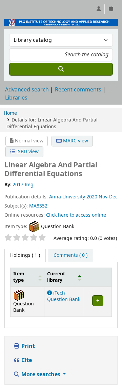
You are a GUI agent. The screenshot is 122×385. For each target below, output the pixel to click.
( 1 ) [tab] (25, 255)
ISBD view (27, 151)
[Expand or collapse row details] (97, 302)
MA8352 (38, 206)
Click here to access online (76, 215)
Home (10, 113)
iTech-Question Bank (63, 296)
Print (27, 346)
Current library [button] (56, 277)
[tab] (70, 255)
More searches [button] (41, 374)
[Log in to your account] (98, 9)
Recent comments (78, 90)
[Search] (61, 69)
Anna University (67, 196)
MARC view (75, 140)
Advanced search (27, 90)
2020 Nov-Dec (102, 196)
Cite (26, 360)
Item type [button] (18, 277)
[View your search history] (111, 9)
